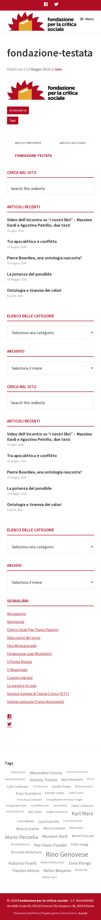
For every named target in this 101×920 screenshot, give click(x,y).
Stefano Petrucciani (52, 862)
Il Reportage (17, 669)
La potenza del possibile (29, 274)
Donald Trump (61, 787)
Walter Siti (81, 870)
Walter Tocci (49, 877)
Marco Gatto (27, 828)
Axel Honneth (72, 780)
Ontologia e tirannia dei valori (34, 290)
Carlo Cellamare (17, 787)
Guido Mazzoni (40, 805)
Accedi (82, 913)
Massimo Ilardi (55, 836)
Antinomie (15, 621)
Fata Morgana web (21, 645)
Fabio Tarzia (76, 792)
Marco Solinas (54, 828)
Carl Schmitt (40, 786)
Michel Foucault (83, 836)
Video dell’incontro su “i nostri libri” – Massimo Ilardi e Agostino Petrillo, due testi (49, 222)
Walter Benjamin (57, 870)
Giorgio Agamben (16, 805)
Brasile (90, 779)
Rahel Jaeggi (79, 844)
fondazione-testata (33, 155)
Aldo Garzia (18, 772)
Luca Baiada (25, 821)
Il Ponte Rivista (19, 661)
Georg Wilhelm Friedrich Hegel (64, 799)
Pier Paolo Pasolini (50, 845)
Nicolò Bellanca (20, 844)
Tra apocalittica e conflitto (32, 241)
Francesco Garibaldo (29, 799)
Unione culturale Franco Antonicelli (35, 701)
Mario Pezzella (21, 837)
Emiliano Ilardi (84, 786)
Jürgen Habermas (56, 811)
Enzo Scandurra (28, 793)
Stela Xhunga (79, 863)
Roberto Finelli (22, 863)
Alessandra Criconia (46, 772)
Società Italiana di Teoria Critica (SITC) (38, 693)
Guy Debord (60, 805)
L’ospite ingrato (20, 677)
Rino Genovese (67, 854)
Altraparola (16, 613)
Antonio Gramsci (15, 779)
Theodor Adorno (25, 870)
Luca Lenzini (48, 821)
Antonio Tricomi (43, 780)
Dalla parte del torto (23, 637)
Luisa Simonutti (72, 820)
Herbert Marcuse (15, 811)
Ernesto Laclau (54, 793)
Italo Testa (35, 812)
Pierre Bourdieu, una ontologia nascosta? (44, 258)
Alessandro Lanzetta (77, 771)
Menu (89, 18)
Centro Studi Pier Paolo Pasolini (32, 629)
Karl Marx (82, 813)
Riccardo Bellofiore (26, 852)
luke (58, 69)
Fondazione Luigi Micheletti (29, 653)
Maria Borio (76, 827)
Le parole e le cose (21, 685)
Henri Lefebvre (82, 806)
